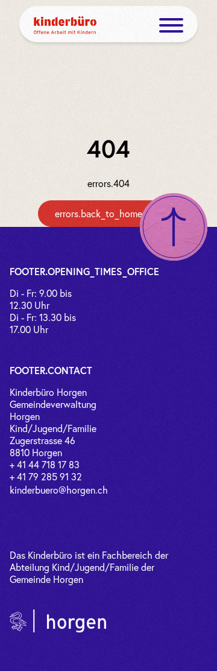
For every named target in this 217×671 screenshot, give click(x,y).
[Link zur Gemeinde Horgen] (58, 620)
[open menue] (171, 25)
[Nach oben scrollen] (173, 227)
